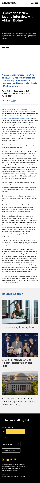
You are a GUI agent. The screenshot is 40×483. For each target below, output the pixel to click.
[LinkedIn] (36, 66)
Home (3, 47)
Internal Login (9, 450)
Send (5, 437)
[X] (36, 60)
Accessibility (5, 474)
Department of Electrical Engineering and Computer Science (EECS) (19, 117)
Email (4, 431)
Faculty (13, 101)
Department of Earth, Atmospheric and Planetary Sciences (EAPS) (17, 110)
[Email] (36, 72)
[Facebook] (36, 54)
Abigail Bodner (7, 109)
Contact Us (7, 444)
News (7, 47)
